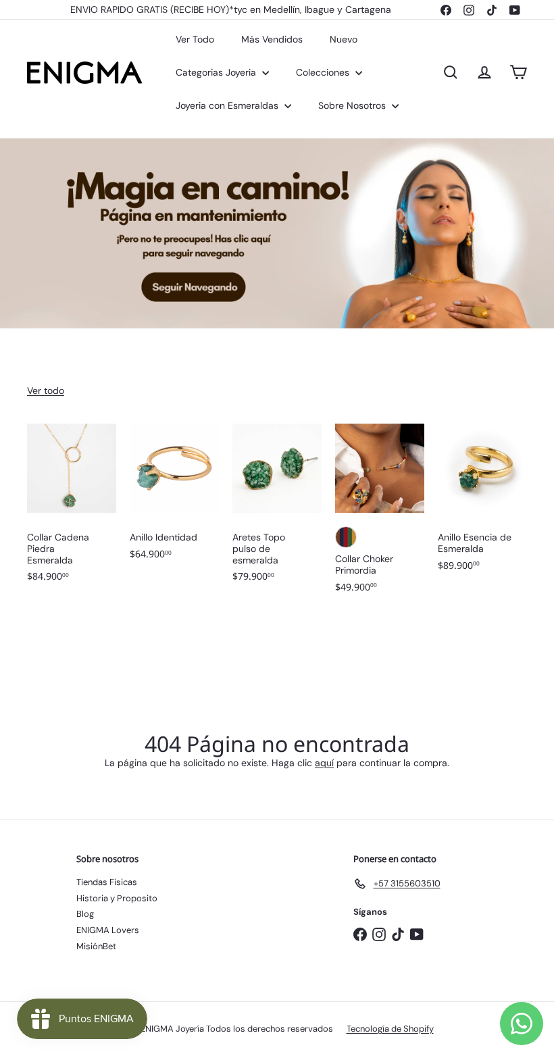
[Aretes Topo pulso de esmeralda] (277, 510)
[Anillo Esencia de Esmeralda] (482, 504)
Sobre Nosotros (353, 105)
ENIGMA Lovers (107, 930)
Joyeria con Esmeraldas (228, 105)
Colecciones (324, 72)
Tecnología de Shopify (390, 1028)
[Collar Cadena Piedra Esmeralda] (71, 510)
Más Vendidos (272, 39)
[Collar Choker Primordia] (379, 515)
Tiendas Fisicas (106, 882)
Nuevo (343, 39)
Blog (85, 914)
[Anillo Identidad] (174, 499)
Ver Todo (195, 39)
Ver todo (45, 390)
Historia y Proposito (116, 898)
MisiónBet (96, 946)
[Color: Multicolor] (346, 537)
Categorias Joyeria (217, 72)
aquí (324, 763)
